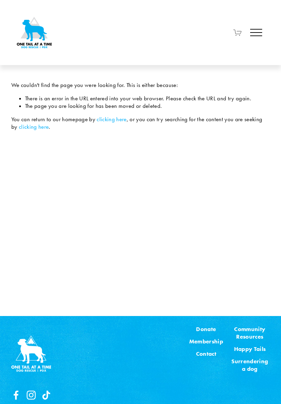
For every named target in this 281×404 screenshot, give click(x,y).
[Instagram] (31, 395)
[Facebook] (16, 395)
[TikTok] (46, 395)
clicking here (111, 119)
